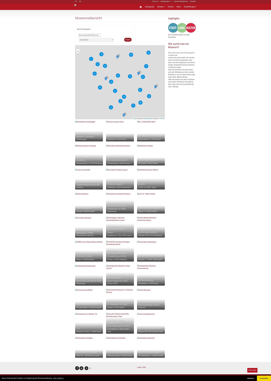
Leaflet (135, 118)
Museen (160, 7)
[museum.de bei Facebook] (77, 368)
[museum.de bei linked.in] (81, 368)
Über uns (155, 1)
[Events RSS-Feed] (86, 368)
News (179, 7)
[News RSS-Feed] (90, 368)
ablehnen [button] (250, 378)
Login (139, 367)
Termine (170, 7)
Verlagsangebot (164, 1)
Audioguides (149, 7)
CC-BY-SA (161, 118)
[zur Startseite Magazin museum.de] (87, 5)
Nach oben (252, 370)
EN (80, 1)
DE (76, 1)
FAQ (144, 367)
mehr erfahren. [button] (58, 378)
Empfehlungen (189, 7)
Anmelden (193, 1)
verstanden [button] (264, 378)
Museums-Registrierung (181, 1)
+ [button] (78, 48)
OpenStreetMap (148, 118)
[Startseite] (140, 6)
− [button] (78, 51)
